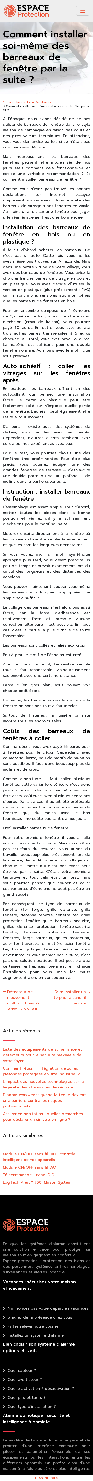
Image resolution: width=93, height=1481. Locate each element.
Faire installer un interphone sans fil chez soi (68, 997)
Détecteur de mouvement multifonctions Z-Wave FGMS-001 (23, 1000)
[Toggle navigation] (82, 11)
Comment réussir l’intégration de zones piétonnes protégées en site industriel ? (41, 1071)
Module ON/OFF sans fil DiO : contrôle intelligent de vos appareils (39, 1157)
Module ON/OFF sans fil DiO (29, 1167)
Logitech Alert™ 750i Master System (37, 1182)
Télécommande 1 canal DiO (28, 1175)
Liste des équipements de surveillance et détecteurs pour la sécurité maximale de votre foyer (42, 1055)
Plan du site (46, 1478)
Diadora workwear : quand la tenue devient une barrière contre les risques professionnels (44, 1100)
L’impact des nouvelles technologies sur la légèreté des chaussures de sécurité (43, 1084)
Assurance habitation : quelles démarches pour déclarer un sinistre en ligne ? (43, 1116)
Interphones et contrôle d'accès (30, 102)
